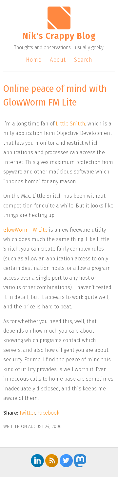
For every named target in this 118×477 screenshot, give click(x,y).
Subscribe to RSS (51, 460)
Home (34, 59)
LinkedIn (37, 460)
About (58, 59)
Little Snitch (70, 123)
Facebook (48, 412)
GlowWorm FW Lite (25, 229)
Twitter (27, 412)
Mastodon (80, 460)
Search (83, 59)
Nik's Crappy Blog (59, 35)
